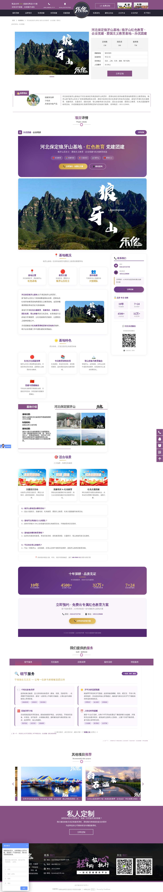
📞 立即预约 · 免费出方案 (73, 166)
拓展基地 (21, 20)
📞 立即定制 (129, 289)
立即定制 (141, 132)
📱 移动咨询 (97, 166)
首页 (13, 20)
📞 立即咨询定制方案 (82, 621)
